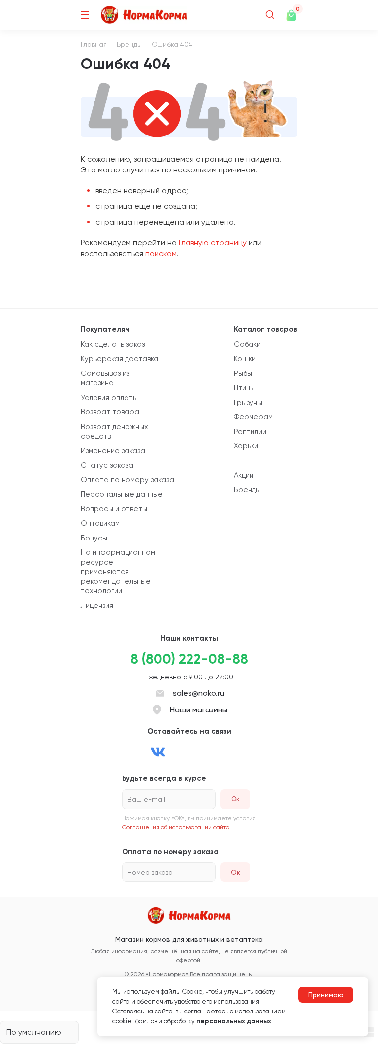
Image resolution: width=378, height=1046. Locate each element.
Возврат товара (110, 411)
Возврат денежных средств (114, 431)
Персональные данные (122, 494)
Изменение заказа (113, 450)
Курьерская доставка (119, 358)
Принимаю (326, 995)
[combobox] (39, 1032)
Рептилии (250, 431)
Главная (94, 44)
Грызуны (248, 402)
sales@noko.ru (198, 693)
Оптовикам (100, 523)
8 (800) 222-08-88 (189, 659)
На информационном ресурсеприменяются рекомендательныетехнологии (118, 571)
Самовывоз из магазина (105, 378)
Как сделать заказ (113, 344)
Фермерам (253, 416)
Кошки (245, 358)
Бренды (129, 44)
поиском (161, 253)
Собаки (247, 344)
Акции (243, 475)
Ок (235, 872)
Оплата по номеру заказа (127, 479)
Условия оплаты (109, 397)
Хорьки (246, 445)
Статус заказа (107, 465)
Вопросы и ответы (114, 509)
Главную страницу (213, 242)
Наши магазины (198, 709)
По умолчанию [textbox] (33, 1032)
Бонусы (94, 538)
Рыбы (243, 373)
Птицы (244, 387)
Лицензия (97, 605)
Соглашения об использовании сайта (176, 827)
